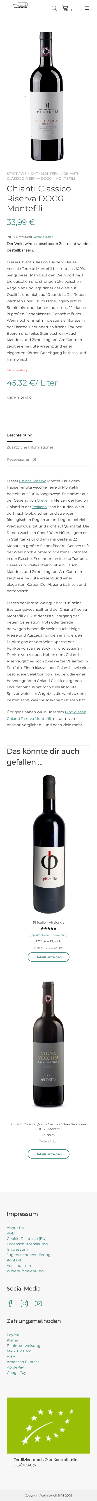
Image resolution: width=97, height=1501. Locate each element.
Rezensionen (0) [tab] (21, 459)
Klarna (12, 1340)
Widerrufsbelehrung (25, 1271)
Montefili (50, 173)
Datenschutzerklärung (27, 1244)
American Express (23, 1362)
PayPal (13, 1335)
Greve (42, 500)
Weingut (29, 173)
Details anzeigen (48, 957)
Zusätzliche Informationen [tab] (30, 447)
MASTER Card (19, 1351)
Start (12, 173)
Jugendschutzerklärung (29, 1255)
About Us (15, 1228)
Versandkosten (43, 236)
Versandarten (19, 1265)
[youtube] (38, 1304)
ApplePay (15, 1367)
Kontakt (14, 1260)
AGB (11, 1233)
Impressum (17, 1249)
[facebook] (10, 1304)
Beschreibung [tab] (19, 435)
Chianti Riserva (32, 481)
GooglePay (16, 1373)
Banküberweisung (23, 1346)
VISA (11, 1356)
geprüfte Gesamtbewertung (48, 935)
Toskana (39, 507)
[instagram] (24, 1304)
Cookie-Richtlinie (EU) (26, 1238)
